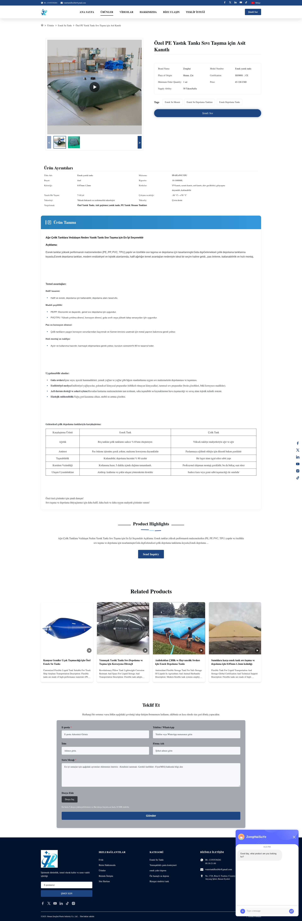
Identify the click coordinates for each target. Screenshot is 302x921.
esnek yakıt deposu (158, 870)
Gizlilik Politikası (254, 916)
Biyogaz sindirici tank (159, 881)
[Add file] (242, 911)
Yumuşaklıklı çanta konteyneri (163, 865)
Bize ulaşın (171, 12)
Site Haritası (104, 881)
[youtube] (55, 903)
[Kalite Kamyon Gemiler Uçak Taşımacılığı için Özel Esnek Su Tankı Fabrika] (67, 628)
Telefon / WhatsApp (163, 727)
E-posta (67, 727)
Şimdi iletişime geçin (67, 677)
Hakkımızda (148, 12)
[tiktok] (67, 903)
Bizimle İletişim (106, 875)
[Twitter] (230, 2)
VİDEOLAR (126, 12)
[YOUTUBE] (297, 463)
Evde (101, 859)
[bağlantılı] (297, 457)
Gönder (151, 815)
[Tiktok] (246, 2)
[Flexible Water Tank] (94, 87)
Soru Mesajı (69, 760)
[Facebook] (225, 2)
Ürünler (107, 12)
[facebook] (43, 903)
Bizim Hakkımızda (107, 865)
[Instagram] (297, 470)
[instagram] (73, 903)
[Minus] (294, 837)
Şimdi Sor (253, 12)
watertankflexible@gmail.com (75, 2)
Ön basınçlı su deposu (159, 875)
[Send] (291, 911)
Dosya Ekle (68, 793)
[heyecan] (297, 450)
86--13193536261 (213, 859)
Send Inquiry (151, 554)
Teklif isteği (195, 12)
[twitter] (49, 903)
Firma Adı (158, 743)
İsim (64, 743)
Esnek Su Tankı (65, 25)
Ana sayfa (87, 12)
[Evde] (42, 25)
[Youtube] (241, 2)
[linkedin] (61, 903)
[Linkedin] (235, 2)
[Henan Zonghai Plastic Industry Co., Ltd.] (44, 12)
